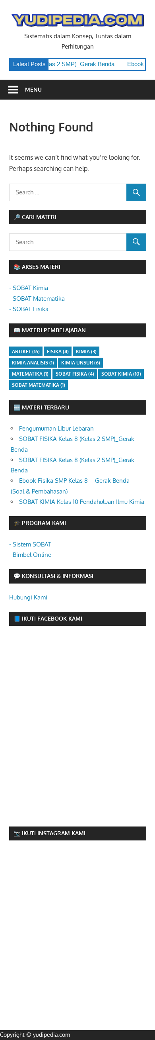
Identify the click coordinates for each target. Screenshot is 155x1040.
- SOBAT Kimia (28, 288)
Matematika (30, 374)
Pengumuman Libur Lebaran (56, 428)
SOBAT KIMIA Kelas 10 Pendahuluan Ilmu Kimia (81, 501)
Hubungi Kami (28, 597)
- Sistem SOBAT (30, 544)
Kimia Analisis (33, 363)
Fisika (58, 352)
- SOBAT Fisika (28, 309)
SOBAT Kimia (121, 374)
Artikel (26, 352)
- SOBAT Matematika (37, 298)
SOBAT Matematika (38, 385)
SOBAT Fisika (75, 374)
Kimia (86, 352)
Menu (33, 89)
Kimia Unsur (80, 363)
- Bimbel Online (30, 554)
